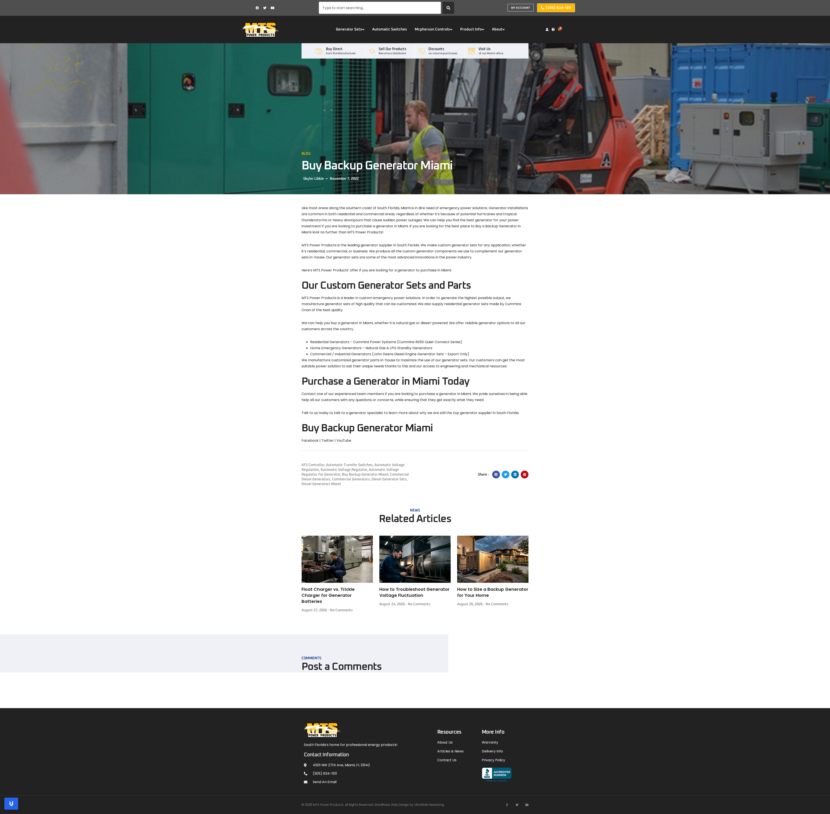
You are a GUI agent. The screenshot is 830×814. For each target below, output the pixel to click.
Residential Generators (329, 341)
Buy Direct (334, 49)
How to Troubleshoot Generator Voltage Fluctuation (414, 592)
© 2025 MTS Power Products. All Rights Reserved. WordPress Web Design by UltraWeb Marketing (373, 805)
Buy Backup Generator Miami (365, 474)
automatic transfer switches (349, 465)
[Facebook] (257, 8)
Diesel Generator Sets (389, 479)
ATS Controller (313, 465)
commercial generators (351, 479)
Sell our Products (392, 49)
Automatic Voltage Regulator (344, 470)
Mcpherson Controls (432, 29)
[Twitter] (265, 8)
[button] (496, 474)
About (497, 29)
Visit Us (485, 49)
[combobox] (380, 8)
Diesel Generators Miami (321, 484)
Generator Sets (349, 29)
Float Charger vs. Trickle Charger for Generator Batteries (328, 595)
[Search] (448, 8)
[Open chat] (11, 804)
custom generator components (429, 251)
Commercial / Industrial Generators (340, 354)
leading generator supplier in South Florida (383, 245)
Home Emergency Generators (336, 348)
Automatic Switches (389, 29)
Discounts (436, 49)
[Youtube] (272, 8)
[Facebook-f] (507, 804)
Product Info (471, 29)
